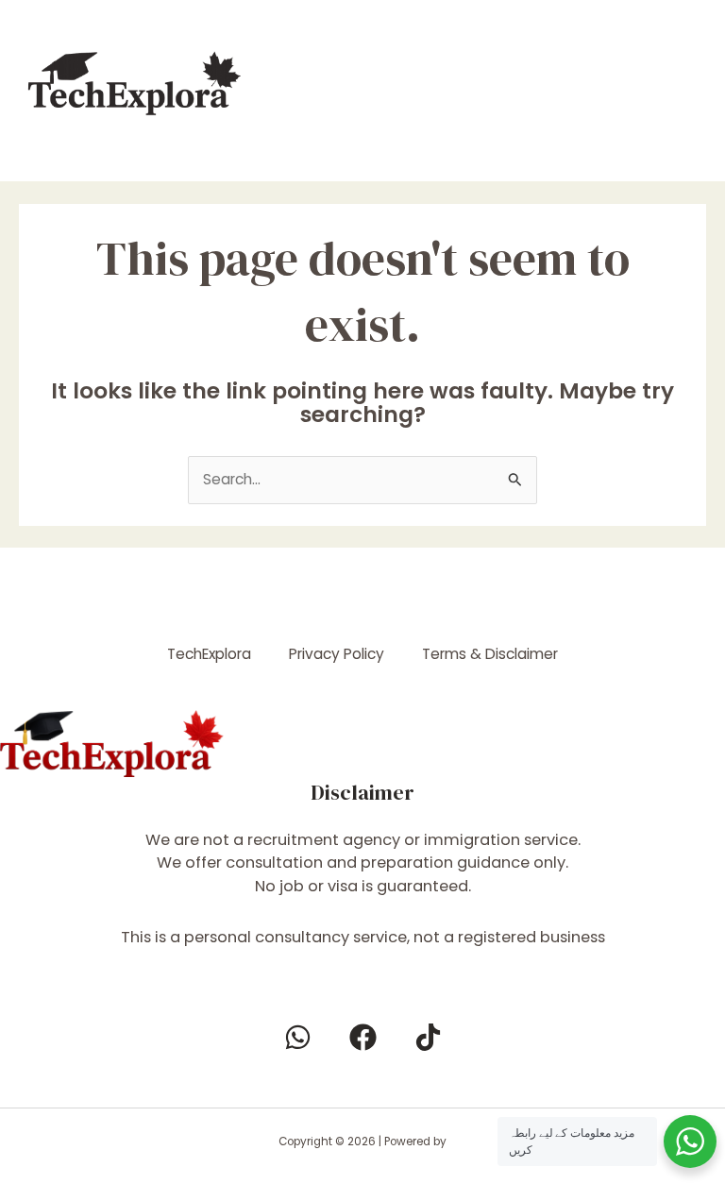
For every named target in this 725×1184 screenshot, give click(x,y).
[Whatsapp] (298, 1037)
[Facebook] (363, 1037)
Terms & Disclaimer (490, 654)
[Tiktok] (428, 1037)
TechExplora (209, 654)
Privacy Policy (336, 654)
